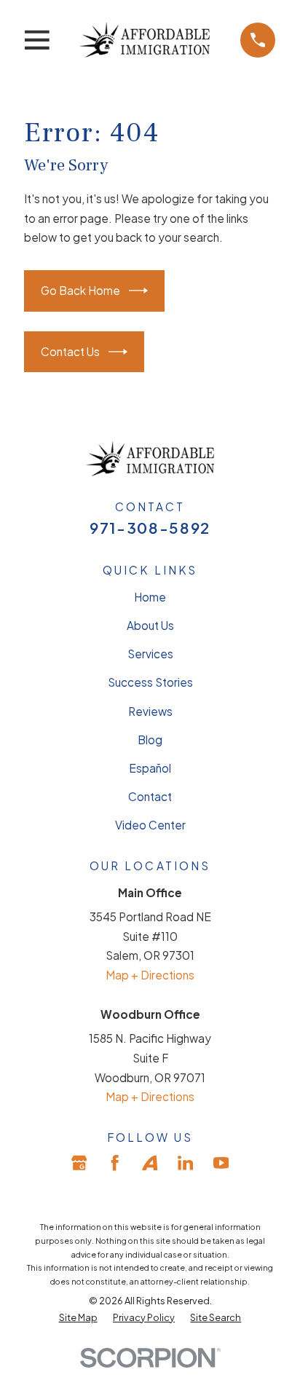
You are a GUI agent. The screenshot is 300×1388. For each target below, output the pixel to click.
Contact (150, 796)
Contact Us (70, 351)
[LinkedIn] (185, 1162)
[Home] (144, 39)
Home (150, 597)
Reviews (150, 711)
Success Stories (150, 682)
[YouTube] (221, 1162)
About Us (150, 625)
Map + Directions (150, 975)
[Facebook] (114, 1162)
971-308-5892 (150, 527)
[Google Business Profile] (79, 1162)
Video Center (150, 825)
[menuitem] (78, 1317)
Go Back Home (80, 290)
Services (150, 654)
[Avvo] (149, 1162)
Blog (150, 739)
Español (150, 768)
